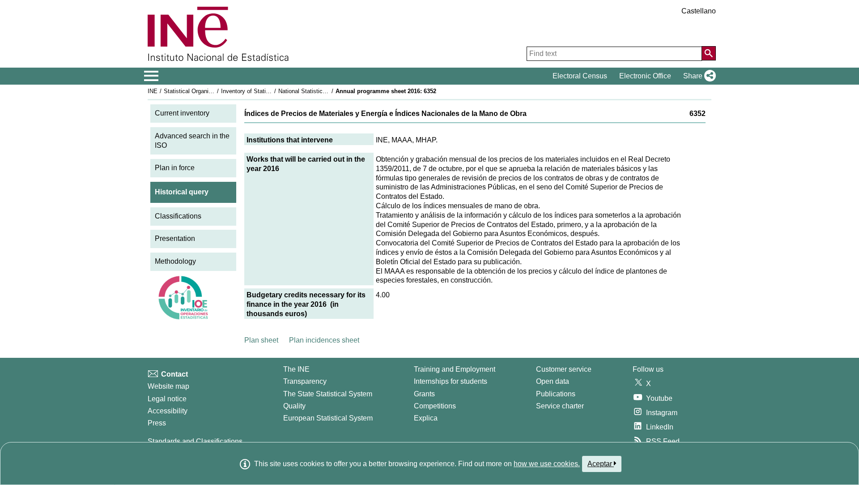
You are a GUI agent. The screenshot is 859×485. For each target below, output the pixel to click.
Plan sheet (261, 340)
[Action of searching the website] (709, 53)
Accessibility (167, 411)
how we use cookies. (547, 464)
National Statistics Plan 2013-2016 (323, 91)
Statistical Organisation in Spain (205, 91)
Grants (424, 394)
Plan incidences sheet (324, 340)
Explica (426, 418)
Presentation (175, 238)
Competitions (435, 406)
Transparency (305, 381)
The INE (296, 369)
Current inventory (182, 113)
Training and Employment (454, 369)
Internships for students (450, 381)
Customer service (563, 369)
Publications (555, 394)
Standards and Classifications (195, 441)
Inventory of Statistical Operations (265, 91)
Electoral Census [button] (580, 76)
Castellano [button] (698, 11)
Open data (552, 381)
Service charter (560, 406)
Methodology (175, 261)
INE (152, 91)
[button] (698, 76)
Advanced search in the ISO (192, 140)
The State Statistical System (327, 394)
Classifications (178, 216)
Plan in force (175, 168)
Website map (168, 386)
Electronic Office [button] (645, 76)
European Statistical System (328, 418)
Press (157, 423)
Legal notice (167, 399)
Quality (294, 406)
